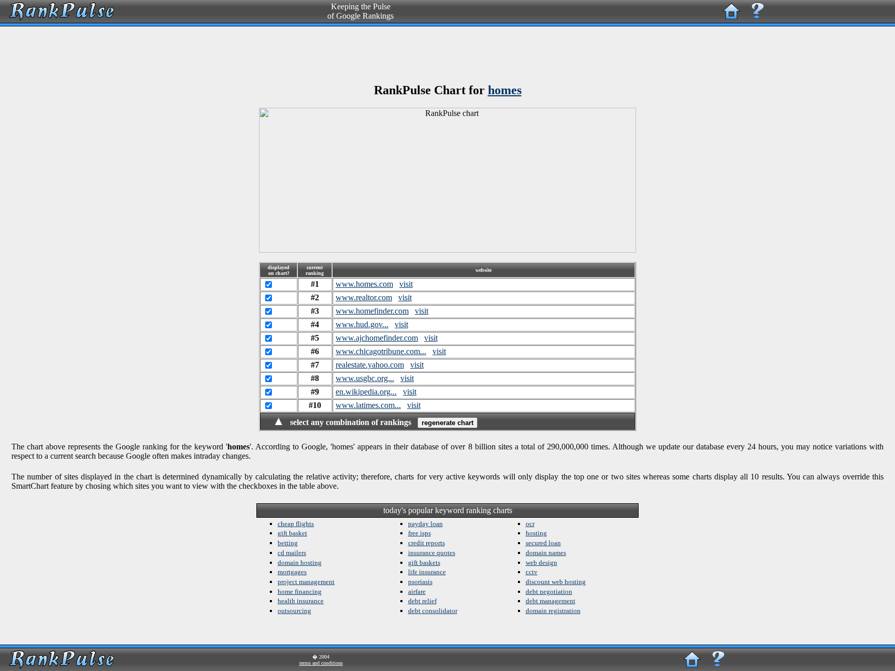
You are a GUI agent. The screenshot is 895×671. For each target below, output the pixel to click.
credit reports (426, 543)
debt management (550, 601)
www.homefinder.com (372, 311)
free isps (419, 533)
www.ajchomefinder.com (377, 337)
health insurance (301, 601)
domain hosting (300, 562)
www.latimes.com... (368, 405)
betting (288, 543)
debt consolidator (432, 611)
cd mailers (292, 553)
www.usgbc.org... (365, 378)
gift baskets (424, 562)
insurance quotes (431, 553)
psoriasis (420, 582)
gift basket (292, 533)
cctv (532, 572)
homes (505, 90)
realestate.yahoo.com (370, 364)
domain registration (553, 611)
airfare (417, 591)
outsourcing (294, 611)
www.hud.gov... (362, 324)
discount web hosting (556, 582)
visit (406, 284)
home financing (300, 591)
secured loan (543, 543)
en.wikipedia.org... (366, 391)
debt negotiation (549, 591)
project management (306, 582)
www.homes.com (364, 284)
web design (541, 562)
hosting (536, 533)
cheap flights (296, 524)
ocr (530, 524)
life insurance (427, 572)
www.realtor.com (364, 297)
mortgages (292, 572)
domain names (546, 553)
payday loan (425, 524)
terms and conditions (321, 663)
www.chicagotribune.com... (381, 351)
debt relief (422, 601)
